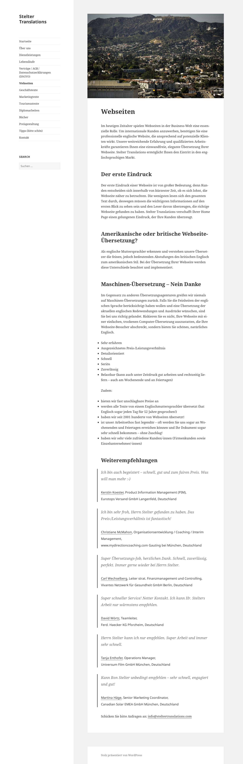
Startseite (25, 41)
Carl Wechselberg (114, 578)
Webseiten (26, 83)
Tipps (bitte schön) (31, 131)
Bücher (23, 117)
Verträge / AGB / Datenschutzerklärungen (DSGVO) (35, 72)
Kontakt (24, 137)
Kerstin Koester (112, 492)
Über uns (25, 48)
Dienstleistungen (29, 55)
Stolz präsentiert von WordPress (121, 755)
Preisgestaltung (29, 124)
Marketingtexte (29, 97)
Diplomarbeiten (29, 110)
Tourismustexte (29, 103)
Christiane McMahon (116, 532)
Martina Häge (111, 697)
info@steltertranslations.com (170, 716)
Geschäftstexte (28, 90)
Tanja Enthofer (111, 658)
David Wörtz (110, 618)
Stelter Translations (32, 19)
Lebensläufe (27, 62)
